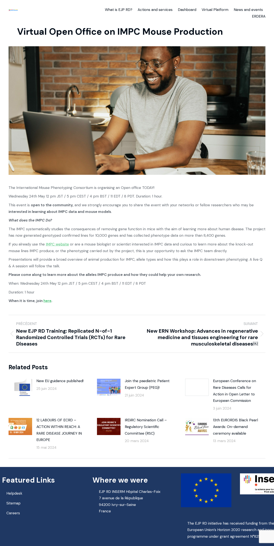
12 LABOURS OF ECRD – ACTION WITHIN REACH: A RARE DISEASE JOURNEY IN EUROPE (59, 430)
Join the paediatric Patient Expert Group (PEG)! (147, 384)
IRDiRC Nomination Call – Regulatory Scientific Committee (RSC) (146, 426)
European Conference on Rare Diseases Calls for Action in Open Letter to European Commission (234, 390)
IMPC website (57, 244)
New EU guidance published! (59, 380)
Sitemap (13, 503)
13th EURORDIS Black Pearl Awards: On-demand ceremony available (235, 426)
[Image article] (20, 387)
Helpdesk (14, 493)
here (47, 300)
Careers (13, 513)
